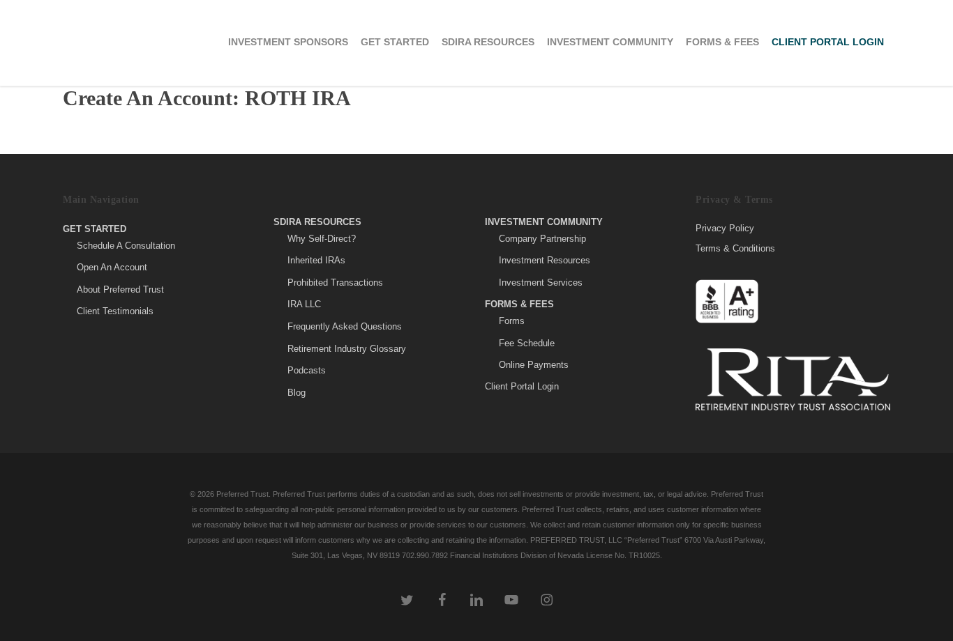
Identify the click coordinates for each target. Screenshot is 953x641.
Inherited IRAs (316, 260)
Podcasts (306, 370)
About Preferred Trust (120, 289)
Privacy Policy (725, 228)
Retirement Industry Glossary (346, 348)
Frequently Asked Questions (344, 326)
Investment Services (541, 282)
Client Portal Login (522, 386)
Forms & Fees (519, 304)
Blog (296, 392)
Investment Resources (544, 260)
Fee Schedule (527, 343)
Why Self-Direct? (321, 238)
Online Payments (534, 365)
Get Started (94, 229)
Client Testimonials (115, 311)
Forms (512, 321)
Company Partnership (542, 238)
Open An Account (112, 267)
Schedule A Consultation (126, 245)
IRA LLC (304, 304)
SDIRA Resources (317, 222)
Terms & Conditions (735, 248)
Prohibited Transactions (335, 282)
